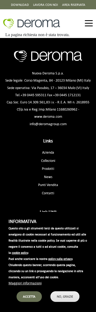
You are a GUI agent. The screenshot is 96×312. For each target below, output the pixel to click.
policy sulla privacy (60, 259)
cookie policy (20, 253)
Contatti (48, 193)
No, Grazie (65, 296)
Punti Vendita (48, 184)
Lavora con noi (45, 5)
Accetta (29, 296)
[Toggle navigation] (89, 23)
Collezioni (48, 160)
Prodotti (48, 168)
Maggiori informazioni (25, 283)
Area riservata (73, 5)
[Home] (33, 23)
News (48, 176)
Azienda (48, 152)
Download (20, 5)
